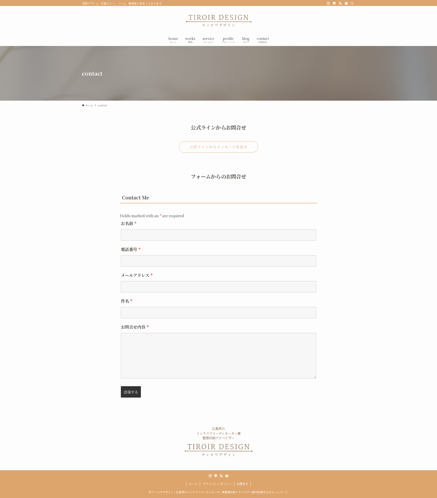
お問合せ (242, 484)
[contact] (346, 3)
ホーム (193, 484)
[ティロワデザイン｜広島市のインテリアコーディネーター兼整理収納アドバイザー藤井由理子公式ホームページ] (218, 20)
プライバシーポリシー (217, 484)
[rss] (340, 3)
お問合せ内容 (135, 327)
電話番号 (130, 249)
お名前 (128, 223)
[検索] (352, 3)
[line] (334, 3)
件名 (126, 301)
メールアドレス (136, 275)
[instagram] (328, 3)
